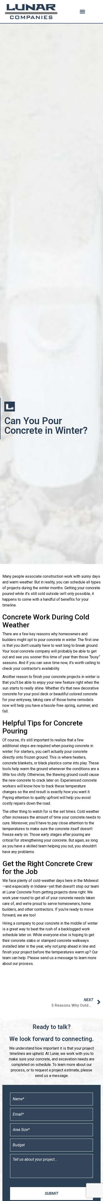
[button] (82, 11)
